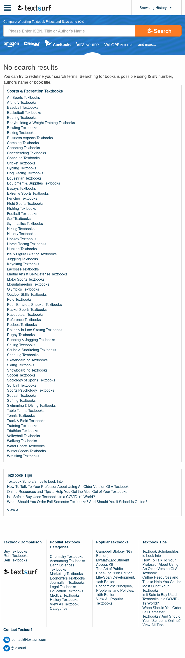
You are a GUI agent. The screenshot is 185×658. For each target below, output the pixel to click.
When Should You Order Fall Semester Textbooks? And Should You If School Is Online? (77, 501)
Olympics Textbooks (23, 289)
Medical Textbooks (65, 595)
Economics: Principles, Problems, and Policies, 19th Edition (115, 590)
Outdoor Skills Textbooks (27, 294)
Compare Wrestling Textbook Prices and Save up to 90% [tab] (43, 22)
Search (163, 31)
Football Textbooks (22, 213)
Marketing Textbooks (66, 573)
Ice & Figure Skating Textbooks (32, 254)
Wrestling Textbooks (23, 455)
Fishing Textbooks (21, 208)
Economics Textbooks (67, 578)
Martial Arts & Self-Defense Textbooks (37, 274)
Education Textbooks (66, 590)
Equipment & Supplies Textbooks (33, 183)
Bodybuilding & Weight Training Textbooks (41, 122)
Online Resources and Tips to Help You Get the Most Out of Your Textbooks (67, 491)
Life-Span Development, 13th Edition (115, 579)
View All (13, 510)
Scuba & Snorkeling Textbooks (31, 349)
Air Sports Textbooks (23, 97)
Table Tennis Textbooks (25, 410)
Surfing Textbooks (21, 400)
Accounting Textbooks (67, 560)
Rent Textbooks (16, 555)
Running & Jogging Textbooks (31, 339)
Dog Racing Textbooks (25, 173)
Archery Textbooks (22, 102)
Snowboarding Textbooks (27, 370)
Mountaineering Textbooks (28, 284)
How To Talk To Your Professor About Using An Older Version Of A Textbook (68, 486)
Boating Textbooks (22, 117)
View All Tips (153, 624)
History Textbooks (21, 233)
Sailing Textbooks (21, 344)
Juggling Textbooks (22, 258)
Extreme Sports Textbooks (28, 193)
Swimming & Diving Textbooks (31, 405)
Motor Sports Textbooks (25, 279)
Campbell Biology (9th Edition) (114, 553)
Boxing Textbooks (21, 132)
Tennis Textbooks (21, 415)
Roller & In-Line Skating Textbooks (34, 329)
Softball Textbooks (21, 385)
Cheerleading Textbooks (26, 152)
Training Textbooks (22, 425)
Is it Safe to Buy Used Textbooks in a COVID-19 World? (51, 496)
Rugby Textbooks (21, 334)
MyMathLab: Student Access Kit (112, 562)
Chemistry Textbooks (66, 556)
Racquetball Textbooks (25, 314)
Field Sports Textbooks (25, 203)
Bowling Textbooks (22, 127)
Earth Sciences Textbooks (62, 567)
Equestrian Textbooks (24, 178)
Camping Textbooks (23, 142)
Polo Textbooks (19, 299)
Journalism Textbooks (67, 582)
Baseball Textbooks (22, 107)
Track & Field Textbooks (26, 420)
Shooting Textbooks (23, 354)
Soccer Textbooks (21, 375)
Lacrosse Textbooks (23, 269)
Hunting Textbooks (22, 248)
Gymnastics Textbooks (25, 223)
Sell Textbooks (15, 560)
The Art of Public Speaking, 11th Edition (114, 570)
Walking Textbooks (22, 440)
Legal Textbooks (63, 586)
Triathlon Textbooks (22, 430)
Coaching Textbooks (23, 157)
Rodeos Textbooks (22, 324)
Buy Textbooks (15, 551)
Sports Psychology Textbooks (30, 390)
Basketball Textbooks (24, 112)
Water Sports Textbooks (26, 445)
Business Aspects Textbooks (30, 137)
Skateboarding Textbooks (27, 360)
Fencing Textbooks (22, 198)
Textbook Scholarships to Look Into (35, 481)
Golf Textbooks (19, 218)
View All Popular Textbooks (109, 601)
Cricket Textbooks (21, 163)
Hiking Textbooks (21, 228)
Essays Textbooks (21, 188)
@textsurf (18, 647)
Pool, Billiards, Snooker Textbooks (34, 304)
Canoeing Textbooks (23, 147)
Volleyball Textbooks (23, 435)
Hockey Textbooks (21, 238)
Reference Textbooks (24, 319)
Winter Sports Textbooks (26, 450)
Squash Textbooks (22, 395)
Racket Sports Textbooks (27, 309)
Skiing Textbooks (20, 364)
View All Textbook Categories (64, 606)
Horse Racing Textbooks (26, 243)
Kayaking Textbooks (23, 263)
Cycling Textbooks (21, 168)
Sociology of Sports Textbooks (31, 380)
